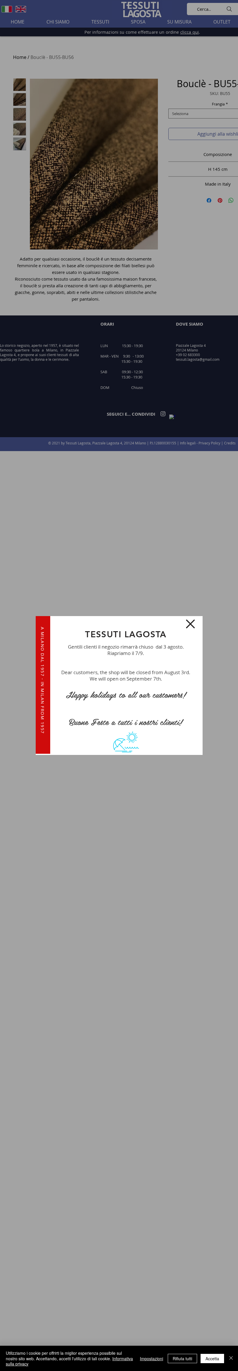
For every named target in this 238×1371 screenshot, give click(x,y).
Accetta (212, 1358)
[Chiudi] (231, 1358)
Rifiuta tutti (182, 1358)
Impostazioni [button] (151, 1358)
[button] (190, 624)
